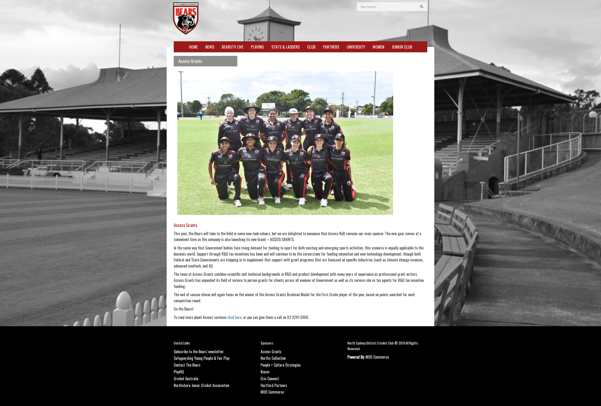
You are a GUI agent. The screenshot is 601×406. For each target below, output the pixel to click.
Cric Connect (270, 378)
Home (193, 47)
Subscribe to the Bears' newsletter (199, 351)
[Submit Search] (422, 6)
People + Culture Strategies (281, 365)
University (356, 47)
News (209, 47)
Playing (257, 47)
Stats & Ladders (285, 47)
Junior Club (402, 47)
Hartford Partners (274, 385)
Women (378, 47)
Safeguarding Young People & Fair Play (201, 358)
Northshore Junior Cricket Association (201, 385)
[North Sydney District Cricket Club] (185, 18)
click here (234, 317)
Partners (331, 47)
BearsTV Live (232, 47)
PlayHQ (179, 372)
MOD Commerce (272, 392)
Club (311, 47)
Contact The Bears (187, 365)
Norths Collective (273, 358)
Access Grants (271, 351)
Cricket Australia (186, 378)
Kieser (265, 372)
